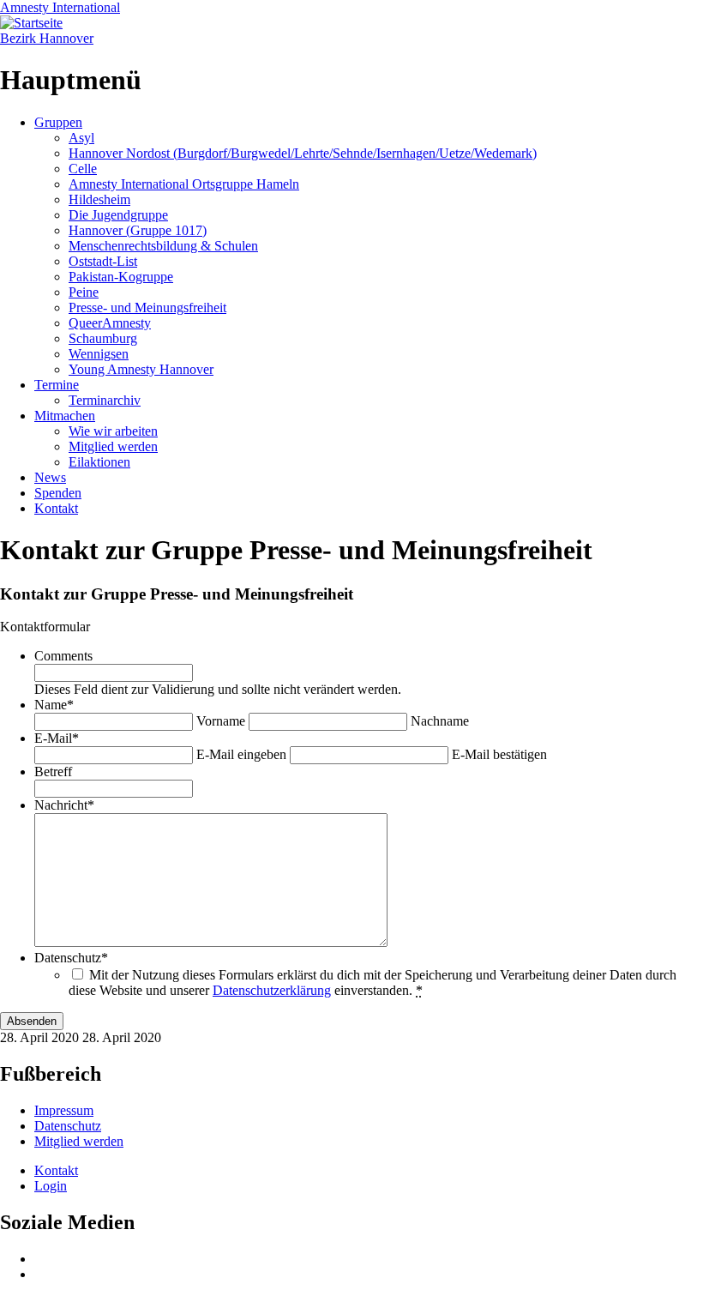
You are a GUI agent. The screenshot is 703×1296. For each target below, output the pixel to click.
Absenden (32, 1021)
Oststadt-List (103, 261)
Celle (83, 168)
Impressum (63, 1110)
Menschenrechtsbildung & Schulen (163, 245)
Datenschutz (67, 1125)
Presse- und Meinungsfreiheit (147, 307)
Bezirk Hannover (46, 38)
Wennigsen (99, 354)
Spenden (57, 492)
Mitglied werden (113, 446)
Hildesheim (99, 199)
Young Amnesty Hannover (141, 369)
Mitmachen (64, 415)
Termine (56, 384)
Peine (84, 292)
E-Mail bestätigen (499, 754)
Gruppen (58, 122)
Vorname (220, 721)
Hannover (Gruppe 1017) (138, 230)
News (50, 477)
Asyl (81, 137)
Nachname (440, 721)
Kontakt (56, 508)
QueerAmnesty (110, 323)
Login (50, 1185)
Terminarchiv (105, 400)
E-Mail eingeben (241, 754)
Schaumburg (103, 338)
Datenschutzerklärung (272, 990)
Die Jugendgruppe (118, 215)
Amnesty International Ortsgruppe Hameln (184, 184)
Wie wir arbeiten (113, 431)
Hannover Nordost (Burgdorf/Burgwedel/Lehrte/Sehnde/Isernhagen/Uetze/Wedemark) (303, 153)
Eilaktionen (99, 462)
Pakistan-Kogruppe (121, 276)
